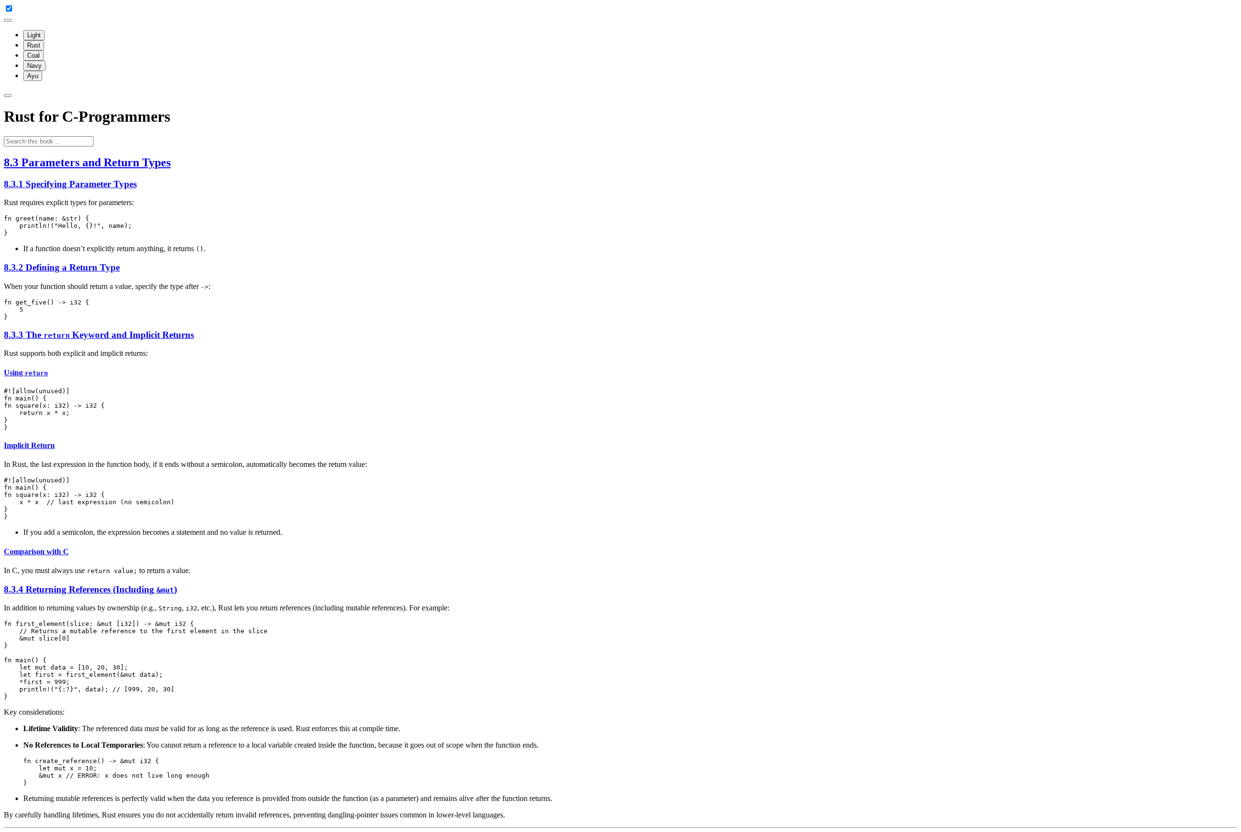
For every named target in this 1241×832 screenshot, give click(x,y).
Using (26, 372)
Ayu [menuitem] (32, 76)
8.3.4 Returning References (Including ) (90, 589)
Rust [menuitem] (33, 45)
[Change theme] (8, 20)
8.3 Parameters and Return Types (87, 162)
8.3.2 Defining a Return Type (62, 267)
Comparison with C (36, 551)
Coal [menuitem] (33, 55)
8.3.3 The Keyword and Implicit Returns (99, 335)
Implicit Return (29, 445)
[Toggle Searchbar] (8, 95)
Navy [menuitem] (34, 65)
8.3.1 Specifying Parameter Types (70, 184)
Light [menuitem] (34, 35)
